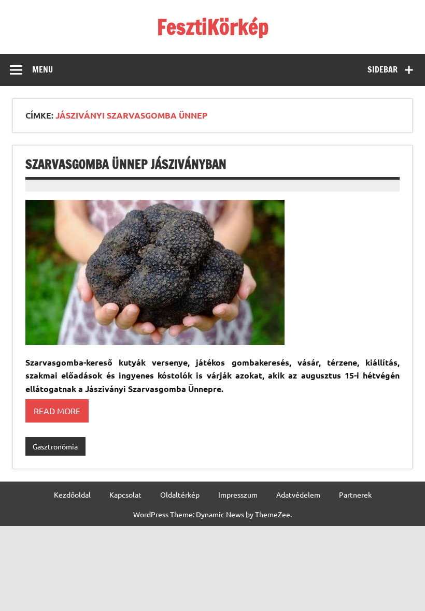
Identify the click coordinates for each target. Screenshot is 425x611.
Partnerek (355, 494)
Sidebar (382, 69)
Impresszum (238, 494)
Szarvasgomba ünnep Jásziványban (125, 164)
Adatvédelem (298, 494)
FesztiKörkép (212, 26)
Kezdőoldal (72, 494)
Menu (42, 69)
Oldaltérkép (180, 494)
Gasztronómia (55, 446)
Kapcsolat (125, 494)
